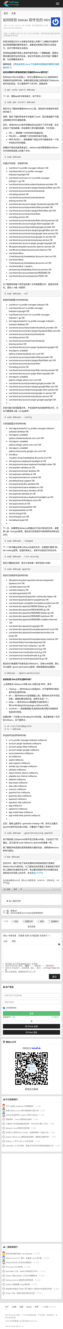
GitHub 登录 (32, 1026)
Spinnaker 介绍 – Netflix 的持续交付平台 (22, 1271)
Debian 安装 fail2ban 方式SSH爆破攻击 (21, 1275)
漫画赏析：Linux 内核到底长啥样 (19, 1119)
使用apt (14, 910)
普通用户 (54, 921)
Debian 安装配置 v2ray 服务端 (18, 1284)
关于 (7, 1306)
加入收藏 (7, 889)
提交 (54, 976)
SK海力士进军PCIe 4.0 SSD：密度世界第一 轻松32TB (27, 1132)
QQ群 (14, 1306)
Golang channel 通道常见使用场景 (19, 1280)
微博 (15, 889)
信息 (16, 921)
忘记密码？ (55, 1017)
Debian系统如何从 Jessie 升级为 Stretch (22, 1115)
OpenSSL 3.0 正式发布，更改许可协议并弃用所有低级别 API (30, 1145)
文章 (13, 13)
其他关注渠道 (31, 1089)
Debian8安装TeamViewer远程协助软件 (27, 912)
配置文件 (29, 921)
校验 (41, 921)
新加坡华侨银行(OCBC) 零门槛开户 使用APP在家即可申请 (29, 1288)
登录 (27, 935)
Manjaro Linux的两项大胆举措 (18, 1128)
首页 (6, 13)
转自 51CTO (37, 872)
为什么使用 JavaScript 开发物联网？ (20, 1106)
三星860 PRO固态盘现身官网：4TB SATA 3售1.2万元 (27, 1123)
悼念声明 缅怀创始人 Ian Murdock (19, 1253)
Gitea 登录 (32, 1032)
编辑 (5, 941)
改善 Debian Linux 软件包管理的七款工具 (22, 1110)
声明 (36, 1306)
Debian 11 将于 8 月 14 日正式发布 (20, 1141)
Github (29, 1306)
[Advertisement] (23, 1197)
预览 (14, 941)
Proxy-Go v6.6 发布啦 (14, 1267)
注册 (13, 1017)
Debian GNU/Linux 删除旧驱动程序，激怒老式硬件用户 (28, 1137)
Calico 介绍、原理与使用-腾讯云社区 (20, 1293)
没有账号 (43, 935)
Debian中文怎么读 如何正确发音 (19, 1262)
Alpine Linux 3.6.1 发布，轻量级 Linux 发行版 (24, 1258)
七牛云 (15, 1321)
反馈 (21, 1306)
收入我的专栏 (14, 900)
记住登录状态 (11, 1007)
